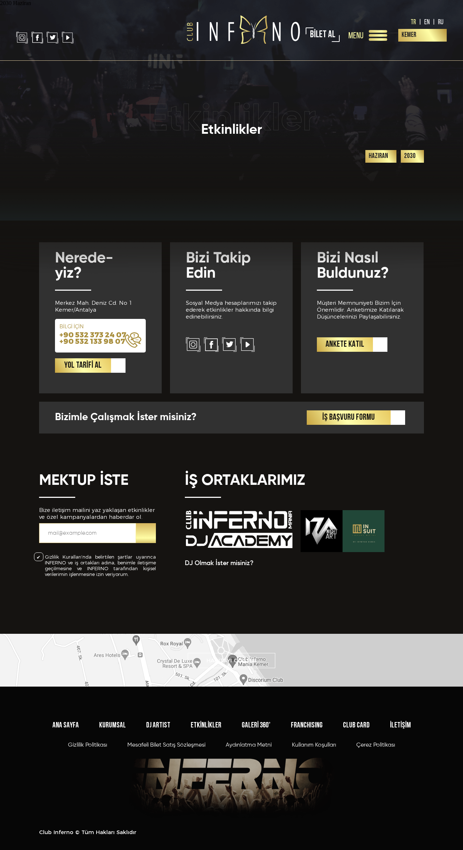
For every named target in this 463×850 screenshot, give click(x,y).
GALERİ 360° (256, 725)
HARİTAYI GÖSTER (232, 660)
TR (413, 21)
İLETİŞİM (400, 725)
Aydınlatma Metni (249, 745)
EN (427, 21)
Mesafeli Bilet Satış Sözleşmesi (166, 745)
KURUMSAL (112, 725)
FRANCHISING (307, 725)
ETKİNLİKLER (206, 725)
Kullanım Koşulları (314, 745)
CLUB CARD (356, 725)
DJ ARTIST (158, 725)
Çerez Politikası (375, 745)
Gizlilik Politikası (87, 745)
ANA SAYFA (65, 725)
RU (440, 21)
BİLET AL (322, 35)
